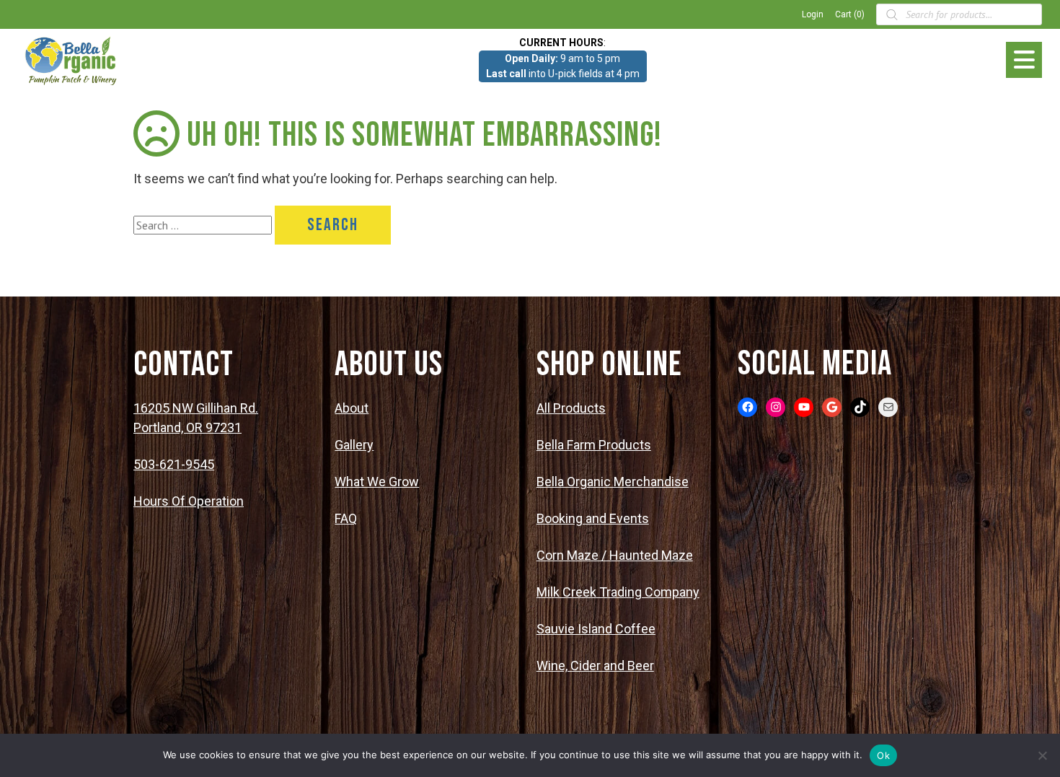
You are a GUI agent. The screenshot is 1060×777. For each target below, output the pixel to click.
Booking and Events (592, 518)
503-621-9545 (173, 464)
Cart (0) (850, 14)
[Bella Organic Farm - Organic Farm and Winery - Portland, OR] (72, 59)
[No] (1042, 755)
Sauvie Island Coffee (595, 628)
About (351, 408)
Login (812, 14)
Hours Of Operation (188, 501)
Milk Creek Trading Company (617, 592)
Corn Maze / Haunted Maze (614, 555)
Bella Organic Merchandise (612, 481)
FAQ (346, 518)
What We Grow (377, 481)
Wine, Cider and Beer (595, 665)
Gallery (354, 444)
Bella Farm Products (593, 444)
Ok (883, 755)
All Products (571, 408)
